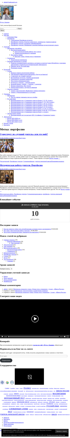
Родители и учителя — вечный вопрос (23, 82)
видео (38, 393)
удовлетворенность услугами (19, 411)
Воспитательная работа (18, 50)
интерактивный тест (14, 397)
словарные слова (18, 408)
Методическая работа (6, 194)
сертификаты (5, 409)
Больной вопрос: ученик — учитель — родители (26, 84)
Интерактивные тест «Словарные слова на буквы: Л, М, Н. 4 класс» (32, 105)
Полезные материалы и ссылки (17, 61)
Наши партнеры (9, 424)
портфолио (30, 161)
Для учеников (8, 246)
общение (58, 402)
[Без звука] (65, 336)
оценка (21, 403)
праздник (56, 403)
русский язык (52, 406)
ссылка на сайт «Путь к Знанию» (44, 345)
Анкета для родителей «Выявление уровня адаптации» (28, 90)
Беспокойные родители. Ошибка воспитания (25, 77)
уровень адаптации (51, 411)
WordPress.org (8, 281)
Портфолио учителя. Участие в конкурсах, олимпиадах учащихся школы (33, 42)
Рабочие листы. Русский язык (20, 66)
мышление (14, 402)
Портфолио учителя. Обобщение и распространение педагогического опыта (35, 45)
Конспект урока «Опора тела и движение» (28, 56)
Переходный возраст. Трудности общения (24, 87)
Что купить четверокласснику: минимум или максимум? (21, 232)
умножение (30, 411)
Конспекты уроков (17, 55)
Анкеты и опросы (12, 89)
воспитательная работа (13, 395)
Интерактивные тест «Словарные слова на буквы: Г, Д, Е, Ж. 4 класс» (32, 102)
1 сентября (12, 388)
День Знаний (20, 390)
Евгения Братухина (19, 138)
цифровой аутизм (47, 414)
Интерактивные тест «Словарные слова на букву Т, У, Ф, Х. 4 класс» (32, 108)
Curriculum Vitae (12, 37)
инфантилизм (28, 398)
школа (54, 414)
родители (22, 406)
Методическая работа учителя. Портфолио (21, 165)
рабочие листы (11, 406)
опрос (18, 403)
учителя (27, 414)
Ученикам (7, 94)
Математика (11, 95)
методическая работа (57, 400)
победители (43, 403)
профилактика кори (63, 403)
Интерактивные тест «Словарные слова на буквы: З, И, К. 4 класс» (32, 104)
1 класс (7, 388)
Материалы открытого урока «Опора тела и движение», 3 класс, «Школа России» (38, 289)
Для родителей (4, 161)
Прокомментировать (57, 161)
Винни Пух (62, 388)
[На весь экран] (68, 336)
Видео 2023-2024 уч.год (14, 120)
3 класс (21, 388)
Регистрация (7, 426)
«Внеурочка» (8, 117)
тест (10, 411)
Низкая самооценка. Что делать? (21, 86)
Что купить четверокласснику (20, 81)
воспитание (59, 393)
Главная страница (9, 240)
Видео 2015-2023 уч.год (14, 121)
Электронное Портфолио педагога (21, 40)
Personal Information (44, 388)
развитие (18, 406)
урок (57, 411)
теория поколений (63, 409)
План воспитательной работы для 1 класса (28, 51)
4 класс (27, 388)
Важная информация (13, 241)
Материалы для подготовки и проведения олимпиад (31, 290)
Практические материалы (19, 60)
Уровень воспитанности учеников (25, 53)
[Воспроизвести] (2, 336)
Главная (6, 33)
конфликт (57, 398)
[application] (35, 318)
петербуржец (37, 403)
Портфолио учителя (16, 161)
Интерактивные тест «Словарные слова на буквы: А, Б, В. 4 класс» (32, 100)
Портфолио (10, 38)
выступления (24, 395)
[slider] (33, 336)
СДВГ (54, 390)
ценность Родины (38, 414)
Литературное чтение (14, 113)
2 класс (17, 388)
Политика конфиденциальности (14, 422)
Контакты (7, 125)
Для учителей (15, 243)
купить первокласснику (19, 400)
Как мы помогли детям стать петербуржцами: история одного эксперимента (27, 229)
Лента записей (8, 278)
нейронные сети (33, 402)
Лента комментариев (10, 280)
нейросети (40, 402)
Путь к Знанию (4, 22)
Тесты (5, 258)
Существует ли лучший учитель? (21, 76)
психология (5, 406)
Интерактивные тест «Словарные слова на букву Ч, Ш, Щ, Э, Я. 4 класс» (33, 110)
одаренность (63, 402)
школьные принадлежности (64, 414)
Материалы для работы (14, 48)
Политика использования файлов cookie (56, 435)
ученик (60, 411)
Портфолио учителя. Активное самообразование (26, 43)
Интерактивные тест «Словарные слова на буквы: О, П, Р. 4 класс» (32, 107)
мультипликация (7, 402)
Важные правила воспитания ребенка (22, 73)
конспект (45, 398)
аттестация (22, 393)
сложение (31, 409)
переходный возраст (28, 403)
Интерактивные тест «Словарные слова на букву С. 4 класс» (30, 112)
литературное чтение (41, 400)
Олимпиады (11, 58)
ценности (32, 414)
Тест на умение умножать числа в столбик (24, 97)
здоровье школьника (56, 395)
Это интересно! (8, 259)
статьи (35, 409)
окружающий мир (6, 403)
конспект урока (51, 398)
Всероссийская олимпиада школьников (8, 390)
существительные (50, 409)
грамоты (49, 395)
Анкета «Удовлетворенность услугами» (23, 92)
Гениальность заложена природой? (22, 79)
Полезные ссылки (16, 68)
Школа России (62, 390)
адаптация (6, 393)
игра (62, 395)
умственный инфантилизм (40, 411)
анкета (16, 394)
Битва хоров (56, 388)
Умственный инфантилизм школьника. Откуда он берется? (29, 74)
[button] (35, 318)
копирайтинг (63, 398)
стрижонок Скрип (41, 409)
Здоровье (10, 261)
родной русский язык (41, 406)
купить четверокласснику (30, 400)
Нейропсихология (9, 253)
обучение (52, 402)
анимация (11, 393)
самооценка (63, 406)
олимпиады (13, 403)
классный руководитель (37, 398)
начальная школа (37, 194)
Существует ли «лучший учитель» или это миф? (24, 134)
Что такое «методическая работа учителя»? (17, 230)
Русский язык (11, 99)
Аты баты (51, 388)
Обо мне (6, 35)
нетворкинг (45, 402)
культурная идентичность (7, 400)
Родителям (7, 69)
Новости (6, 417)
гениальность (31, 395)
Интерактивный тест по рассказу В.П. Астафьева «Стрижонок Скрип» (33, 115)
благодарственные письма (30, 393)
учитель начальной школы (43, 161)
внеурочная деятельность (46, 393)
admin (5, 289)
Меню (2, 30)
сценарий (56, 409)
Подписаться (6, 360)
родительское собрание (30, 406)
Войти (6, 276)
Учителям (7, 47)
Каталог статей (8, 123)
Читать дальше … (54, 158)
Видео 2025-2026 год (13, 118)
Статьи (9, 71)
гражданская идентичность (40, 395)
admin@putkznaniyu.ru (10, 2)
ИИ (24, 390)
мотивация (65, 400)
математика (49, 400)
